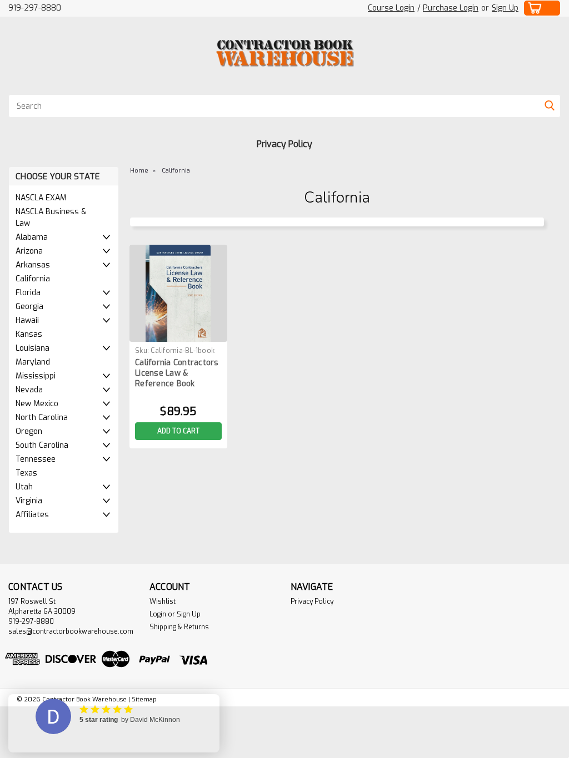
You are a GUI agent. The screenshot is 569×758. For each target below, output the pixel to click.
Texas (26, 473)
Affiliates (32, 514)
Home (139, 170)
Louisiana (32, 348)
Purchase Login (450, 8)
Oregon (29, 431)
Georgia (29, 306)
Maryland (33, 362)
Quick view (178, 333)
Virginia (29, 501)
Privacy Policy (284, 144)
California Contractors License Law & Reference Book (177, 373)
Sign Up (505, 8)
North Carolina (42, 417)
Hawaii (27, 320)
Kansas (29, 334)
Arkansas (33, 265)
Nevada (29, 390)
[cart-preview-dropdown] (542, 8)
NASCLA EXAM (41, 198)
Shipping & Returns (179, 627)
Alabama (32, 237)
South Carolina (42, 445)
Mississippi (36, 376)
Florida (28, 292)
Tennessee (36, 459)
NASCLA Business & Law (51, 217)
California (33, 279)
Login (157, 614)
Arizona (29, 251)
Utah (24, 487)
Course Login (391, 8)
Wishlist (162, 601)
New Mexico (37, 403)
